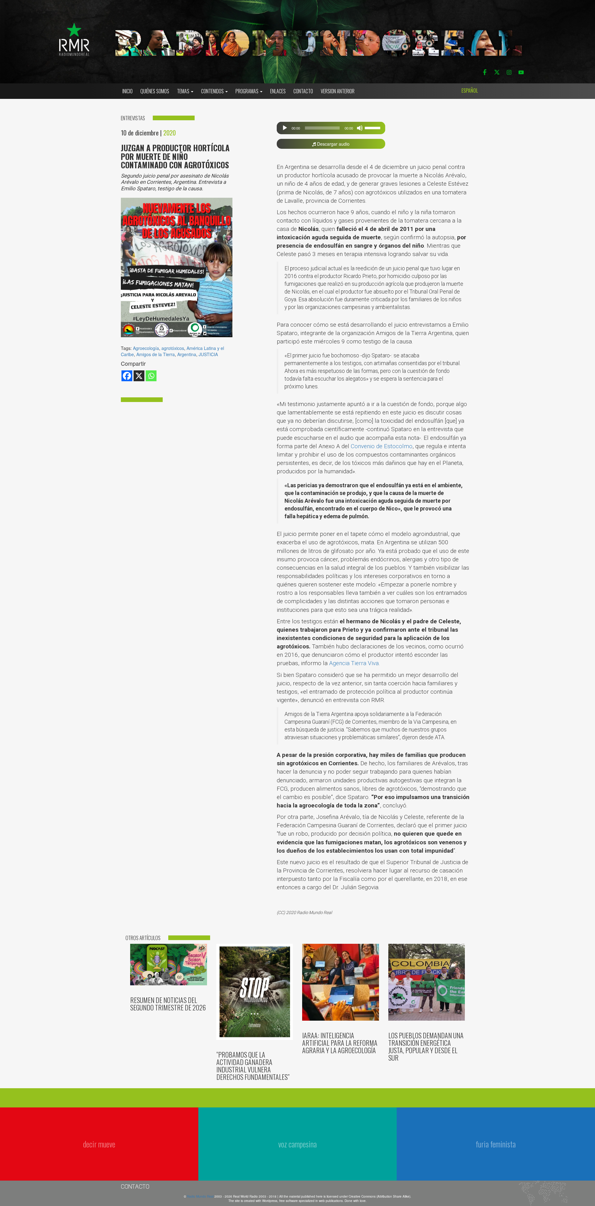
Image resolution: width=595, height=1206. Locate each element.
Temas (183, 91)
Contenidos (213, 91)
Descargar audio (333, 144)
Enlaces (278, 91)
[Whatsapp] (151, 375)
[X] (139, 375)
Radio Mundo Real (200, 1196)
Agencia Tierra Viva (354, 663)
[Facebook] (126, 375)
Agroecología (146, 348)
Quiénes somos (154, 91)
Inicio (127, 91)
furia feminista (496, 1144)
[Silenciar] (360, 128)
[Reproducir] (285, 128)
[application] (331, 128)
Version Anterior (338, 91)
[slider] (373, 127)
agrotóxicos (172, 348)
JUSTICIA (208, 354)
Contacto (303, 91)
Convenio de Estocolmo (381, 446)
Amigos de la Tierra (155, 354)
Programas (247, 91)
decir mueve (99, 1144)
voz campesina (297, 1144)
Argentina (186, 354)
